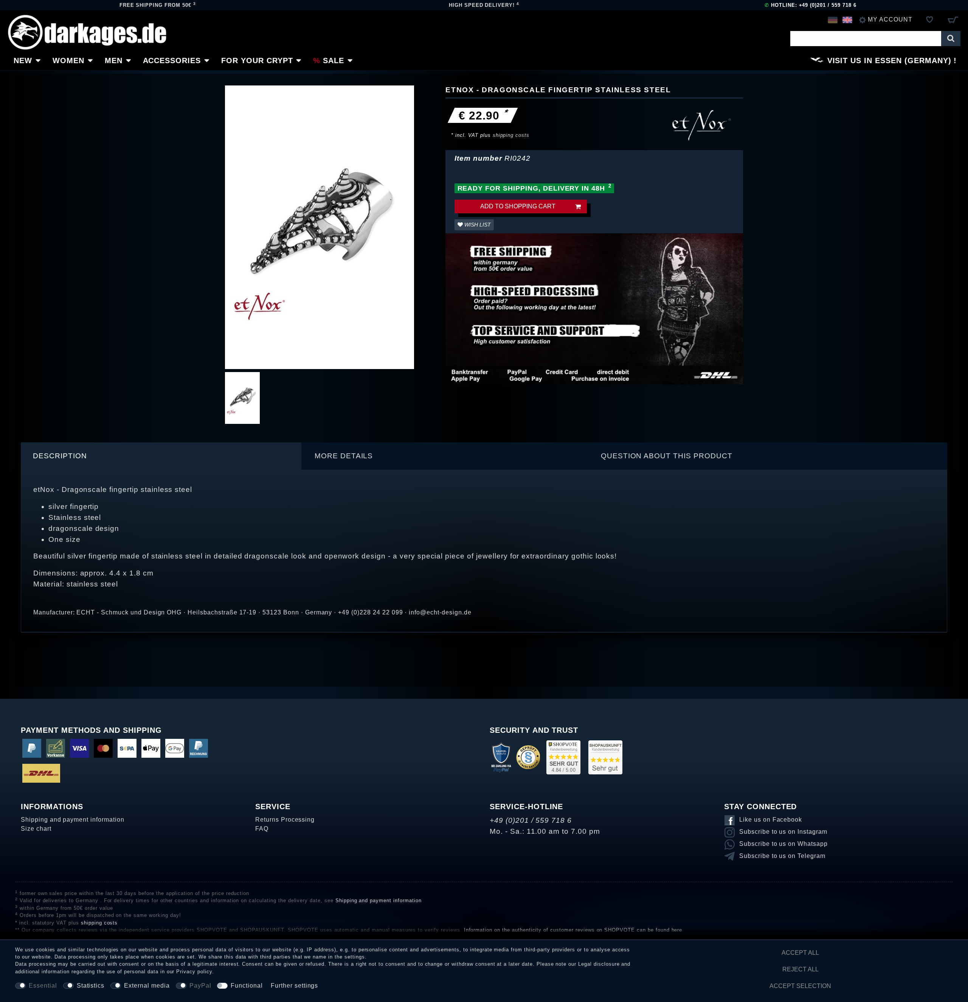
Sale (333, 60)
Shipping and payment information (72, 819)
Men (114, 60)
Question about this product (666, 456)
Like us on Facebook (770, 819)
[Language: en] (847, 19)
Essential (43, 985)
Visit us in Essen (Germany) (889, 60)
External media (146, 985)
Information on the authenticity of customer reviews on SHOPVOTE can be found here (573, 930)
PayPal (200, 985)
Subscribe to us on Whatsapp (783, 844)
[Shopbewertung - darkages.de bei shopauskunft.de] (605, 757)
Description (60, 456)
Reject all (800, 969)
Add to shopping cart (517, 206)
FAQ (261, 828)
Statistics (91, 985)
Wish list (477, 225)
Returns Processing (285, 819)
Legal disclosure (598, 964)
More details (344, 456)
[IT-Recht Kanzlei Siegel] (528, 757)
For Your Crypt (257, 60)
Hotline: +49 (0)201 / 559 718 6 (810, 5)
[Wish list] (930, 19)
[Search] (950, 38)
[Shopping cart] (952, 19)
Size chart (36, 828)
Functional (247, 985)
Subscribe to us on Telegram (782, 856)
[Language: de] (832, 19)
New (23, 60)
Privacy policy (194, 971)
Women (68, 60)
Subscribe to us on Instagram (783, 831)
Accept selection (800, 986)
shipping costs (511, 135)
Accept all (800, 952)
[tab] (161, 456)
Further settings (294, 985)
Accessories (172, 60)
